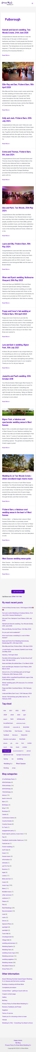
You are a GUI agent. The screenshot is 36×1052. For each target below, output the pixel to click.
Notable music (6, 892)
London (29, 743)
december (26, 727)
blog (3, 808)
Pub (3, 904)
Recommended (7, 911)
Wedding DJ (8, 764)
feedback (6, 735)
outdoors (5, 898)
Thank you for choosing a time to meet (14, 1016)
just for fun (5, 866)
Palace (4, 901)
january (5, 743)
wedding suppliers (8, 959)
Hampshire (24, 735)
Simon (4, 921)
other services (6, 895)
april (24, 715)
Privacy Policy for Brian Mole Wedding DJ (15, 1003)
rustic (4, 917)
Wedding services (7, 956)
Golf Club (5, 850)
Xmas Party (5, 969)
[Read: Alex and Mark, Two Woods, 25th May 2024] (18, 195)
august (5, 719)
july (11, 743)
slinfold (29, 751)
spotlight (5, 927)
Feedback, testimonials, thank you (12, 840)
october (24, 747)
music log (5, 885)
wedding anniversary (8, 943)
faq (3, 837)
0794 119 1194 (17, 596)
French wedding (7, 847)
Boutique (5, 811)
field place (15, 735)
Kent (22, 743)
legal (3, 872)
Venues (4, 1020)
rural (3, 914)
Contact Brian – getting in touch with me (15, 991)
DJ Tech (4, 827)
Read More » (6, 55)
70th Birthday (6, 792)
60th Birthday (6, 789)
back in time (6, 798)
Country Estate (6, 821)
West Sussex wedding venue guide (16, 558)
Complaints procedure (9, 987)
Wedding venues (7, 962)
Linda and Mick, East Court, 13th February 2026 (17, 693)
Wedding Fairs (6, 949)
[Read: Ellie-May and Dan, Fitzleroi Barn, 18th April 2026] (18, 71)
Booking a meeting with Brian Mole (13, 984)
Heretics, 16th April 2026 (10, 655)
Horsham (22, 739)
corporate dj (16, 727)
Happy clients (18, 1040)
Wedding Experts (7, 946)
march (5, 747)
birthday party (21, 719)
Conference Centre (8, 818)
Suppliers (5, 1010)
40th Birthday (6, 782)
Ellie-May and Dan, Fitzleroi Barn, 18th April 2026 (17, 646)
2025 (12, 715)
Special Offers (6, 924)
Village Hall (5, 940)
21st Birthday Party (8, 779)
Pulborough (6, 751)
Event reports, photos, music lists (12, 834)
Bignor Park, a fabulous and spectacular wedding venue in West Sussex (17, 422)
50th (4, 710)
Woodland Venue (7, 966)
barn (12, 719)
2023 (23, 710)
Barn (3, 801)
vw (12, 759)
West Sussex (21, 764)
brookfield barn (8, 723)
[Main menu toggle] (32, 3)
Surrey (6, 759)
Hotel (4, 853)
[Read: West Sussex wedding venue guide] (18, 551)
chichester (7, 727)
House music (6, 856)
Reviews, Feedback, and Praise (11, 1007)
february (27, 731)
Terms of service (7, 1013)
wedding (20, 759)
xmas (13, 768)
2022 (17, 710)
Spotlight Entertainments (23, 755)
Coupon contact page (9, 994)
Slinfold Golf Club (8, 755)
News (4, 888)
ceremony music (20, 723)
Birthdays (5, 805)
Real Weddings (7, 908)
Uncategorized (6, 937)
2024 (5, 715)
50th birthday (6, 785)
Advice (4, 795)
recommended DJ (18, 751)
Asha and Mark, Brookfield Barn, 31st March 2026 (17, 663)
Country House (6, 824)
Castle (4, 814)
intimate (4, 863)
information (6, 859)
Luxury (4, 875)
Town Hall (5, 933)
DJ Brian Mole (7, 731)
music (17, 747)
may (11, 747)
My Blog (4, 1000)
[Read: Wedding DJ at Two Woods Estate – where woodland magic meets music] (18, 463)
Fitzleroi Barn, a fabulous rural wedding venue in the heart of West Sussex (17, 512)
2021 (10, 710)
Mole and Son (6, 879)
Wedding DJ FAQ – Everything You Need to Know (17, 1023)
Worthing (6, 768)
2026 (18, 715)
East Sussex (18, 731)
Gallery (4, 997)
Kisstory (4, 869)
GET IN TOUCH (18, 591)
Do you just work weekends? (11, 632)
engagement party (8, 830)
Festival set (5, 843)
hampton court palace (9, 739)
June (16, 743)
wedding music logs (8, 953)
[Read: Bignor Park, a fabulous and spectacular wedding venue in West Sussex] (18, 412)
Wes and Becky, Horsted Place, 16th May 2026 (16, 629)
